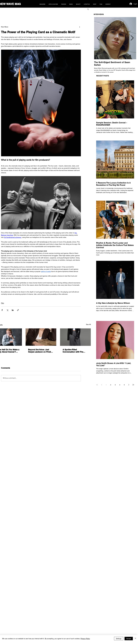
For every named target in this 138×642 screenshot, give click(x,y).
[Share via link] (18, 310)
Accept (128, 638)
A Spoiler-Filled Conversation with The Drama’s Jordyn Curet (73, 350)
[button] (88, 9)
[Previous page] (102, 385)
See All (88, 324)
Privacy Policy (85, 638)
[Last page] (133, 385)
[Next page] (129, 385)
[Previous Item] (98, 38)
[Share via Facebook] (2, 310)
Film (2, 303)
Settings (118, 638)
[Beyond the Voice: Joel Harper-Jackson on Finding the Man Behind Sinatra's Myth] (41, 337)
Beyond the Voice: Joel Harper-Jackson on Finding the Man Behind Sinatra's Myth (40, 350)
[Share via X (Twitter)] (7, 310)
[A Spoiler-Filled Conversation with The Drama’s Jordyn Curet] (75, 337)
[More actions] (79, 27)
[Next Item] (132, 38)
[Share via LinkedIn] (13, 310)
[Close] (135, 638)
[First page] (97, 385)
